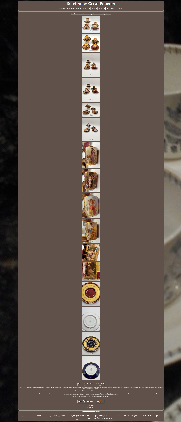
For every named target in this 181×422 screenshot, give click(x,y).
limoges (134, 416)
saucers (108, 418)
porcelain (80, 415)
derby (80, 419)
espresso (88, 415)
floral (30, 416)
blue (89, 419)
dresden (68, 419)
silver (154, 416)
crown (22, 416)
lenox (59, 416)
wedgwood (51, 416)
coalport (112, 416)
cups (95, 415)
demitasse (98, 418)
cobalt (117, 416)
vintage (102, 415)
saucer (127, 415)
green (114, 419)
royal (73, 415)
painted (73, 419)
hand (34, 416)
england (139, 416)
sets (55, 416)
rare (121, 416)
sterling (67, 416)
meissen (85, 419)
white (26, 416)
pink (77, 419)
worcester (44, 416)
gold (158, 415)
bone (107, 416)
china (63, 416)
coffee (39, 416)
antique (146, 415)
